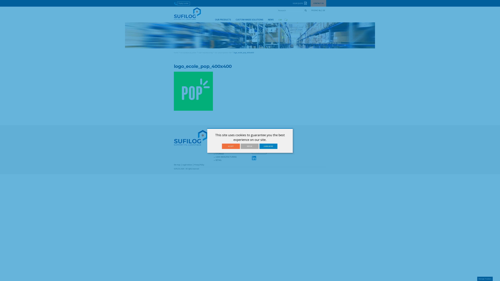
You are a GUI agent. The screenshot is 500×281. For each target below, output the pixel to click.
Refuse (249, 146)
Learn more (268, 146)
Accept (231, 146)
